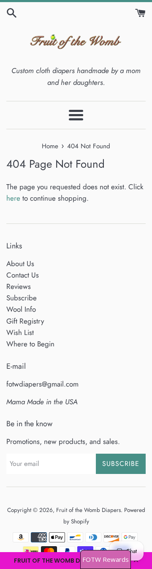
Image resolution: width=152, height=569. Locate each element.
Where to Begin (30, 344)
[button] (76, 560)
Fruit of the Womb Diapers (88, 510)
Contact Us (22, 275)
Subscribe (21, 298)
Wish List (20, 332)
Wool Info (21, 309)
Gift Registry (25, 321)
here (13, 198)
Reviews (18, 286)
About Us (20, 264)
